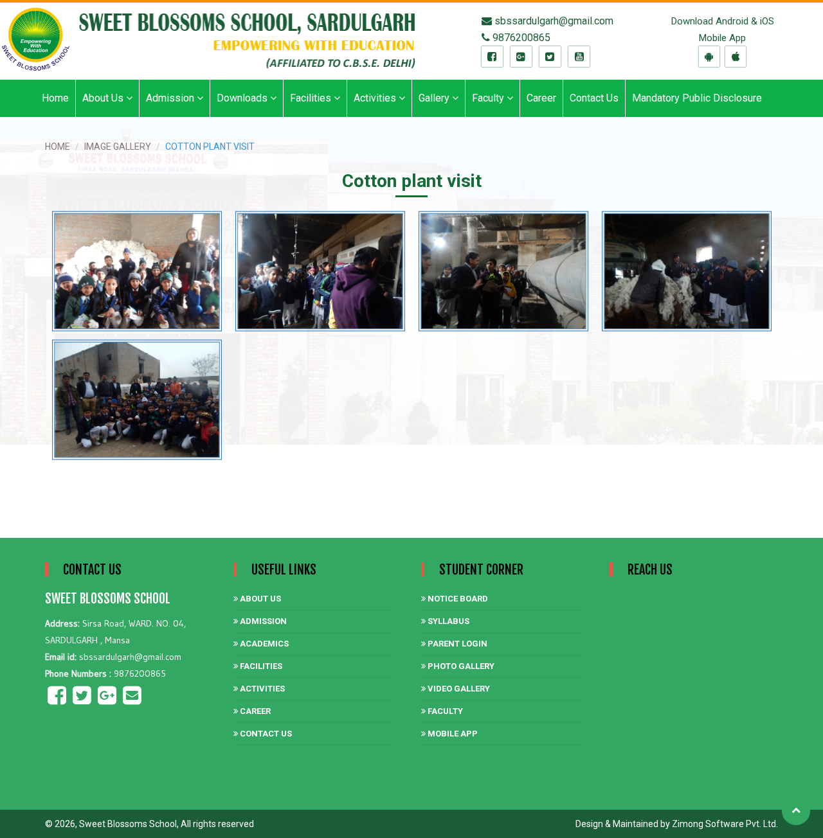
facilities (260, 666)
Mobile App (452, 733)
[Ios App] (735, 57)
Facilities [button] (312, 98)
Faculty (444, 711)
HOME (57, 146)
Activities (261, 688)
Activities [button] (376, 98)
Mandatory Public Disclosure (697, 98)
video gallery (458, 688)
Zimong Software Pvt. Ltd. (725, 824)
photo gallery (460, 666)
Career (541, 98)
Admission (262, 621)
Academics (263, 643)
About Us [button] (104, 98)
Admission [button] (171, 98)
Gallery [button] (435, 98)
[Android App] (709, 57)
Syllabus (447, 621)
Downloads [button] (243, 98)
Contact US (265, 733)
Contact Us (594, 98)
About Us (259, 598)
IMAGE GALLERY (117, 146)
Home (55, 98)
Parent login (456, 643)
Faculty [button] (489, 98)
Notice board (457, 598)
